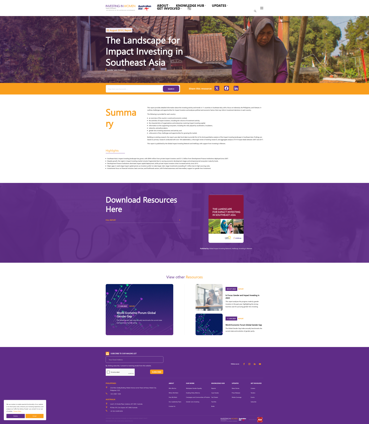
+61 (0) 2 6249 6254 (116, 411)
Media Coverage (236, 397)
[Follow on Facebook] (244, 364)
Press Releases (236, 393)
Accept (35, 416)
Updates (219, 6)
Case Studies (215, 393)
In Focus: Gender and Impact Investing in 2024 (242, 296)
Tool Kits (213, 402)
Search (171, 89)
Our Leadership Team (175, 402)
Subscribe (253, 402)
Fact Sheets (214, 397)
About (162, 6)
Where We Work (173, 393)
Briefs (212, 406)
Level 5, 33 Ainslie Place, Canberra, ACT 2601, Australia (126, 404)
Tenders (253, 393)
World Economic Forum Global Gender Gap (136, 314)
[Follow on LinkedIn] (255, 364)
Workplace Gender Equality (194, 388)
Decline (15, 416)
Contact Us (172, 406)
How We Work (173, 397)
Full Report (111, 220)
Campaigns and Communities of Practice (198, 397)
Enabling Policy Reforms (193, 393)
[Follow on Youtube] (260, 364)
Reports (213, 388)
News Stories (235, 388)
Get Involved (168, 9)
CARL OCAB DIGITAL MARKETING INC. (123, 421)
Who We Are (172, 388)
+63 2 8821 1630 (115, 394)
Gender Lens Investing (116, 69)
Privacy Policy (17, 411)
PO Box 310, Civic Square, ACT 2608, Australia (123, 407)
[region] (25, 410)
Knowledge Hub (190, 6)
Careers (253, 388)
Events (253, 397)
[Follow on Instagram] (249, 364)
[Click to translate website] (189, 8)
